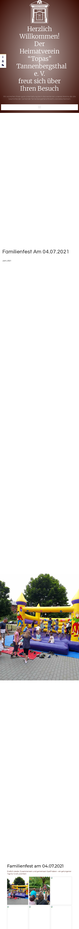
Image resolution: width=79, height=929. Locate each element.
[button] (39, 106)
